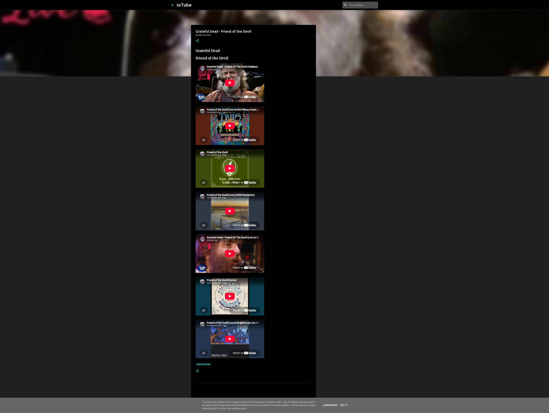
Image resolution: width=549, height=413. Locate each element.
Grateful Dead (203, 364)
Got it (343, 405)
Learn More (330, 405)
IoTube (184, 4)
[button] (197, 41)
